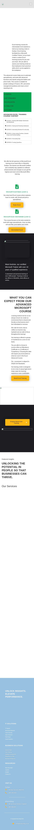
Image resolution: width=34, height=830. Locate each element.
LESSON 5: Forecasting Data (13, 138)
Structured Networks (10, 730)
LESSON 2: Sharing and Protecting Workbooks (18, 126)
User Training (8, 752)
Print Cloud (8, 737)
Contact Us (7, 774)
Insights (7, 772)
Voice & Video (8, 750)
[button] (30, 4)
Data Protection (9, 734)
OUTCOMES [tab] (8, 110)
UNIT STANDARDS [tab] (10, 98)
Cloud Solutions (9, 739)
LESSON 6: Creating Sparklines (14, 142)
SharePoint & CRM (9, 756)
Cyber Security (8, 732)
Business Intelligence (10, 758)
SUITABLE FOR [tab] (8, 106)
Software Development (10, 754)
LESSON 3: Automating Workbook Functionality (18, 129)
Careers (7, 770)
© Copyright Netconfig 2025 (17, 818)
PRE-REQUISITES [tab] (9, 102)
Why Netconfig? (9, 767)
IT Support (7, 728)
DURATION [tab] (7, 94)
